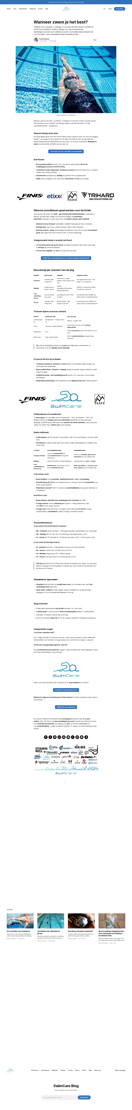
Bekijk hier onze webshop (66, 707)
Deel (94, 40)
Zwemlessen (23, 9)
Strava (77, 1070)
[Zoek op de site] (104, 8)
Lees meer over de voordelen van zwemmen (66, 151)
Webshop (33, 9)
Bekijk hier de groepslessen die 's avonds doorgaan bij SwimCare (66, 258)
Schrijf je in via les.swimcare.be (66, 690)
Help (46, 9)
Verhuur (63, 1070)
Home (9, 9)
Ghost (123, 1070)
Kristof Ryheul (44, 39)
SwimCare (97, 1070)
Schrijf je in (35, 1070)
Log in (110, 9)
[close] (129, 2)
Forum (84, 1070)
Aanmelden (119, 9)
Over (14, 9)
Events (40, 9)
